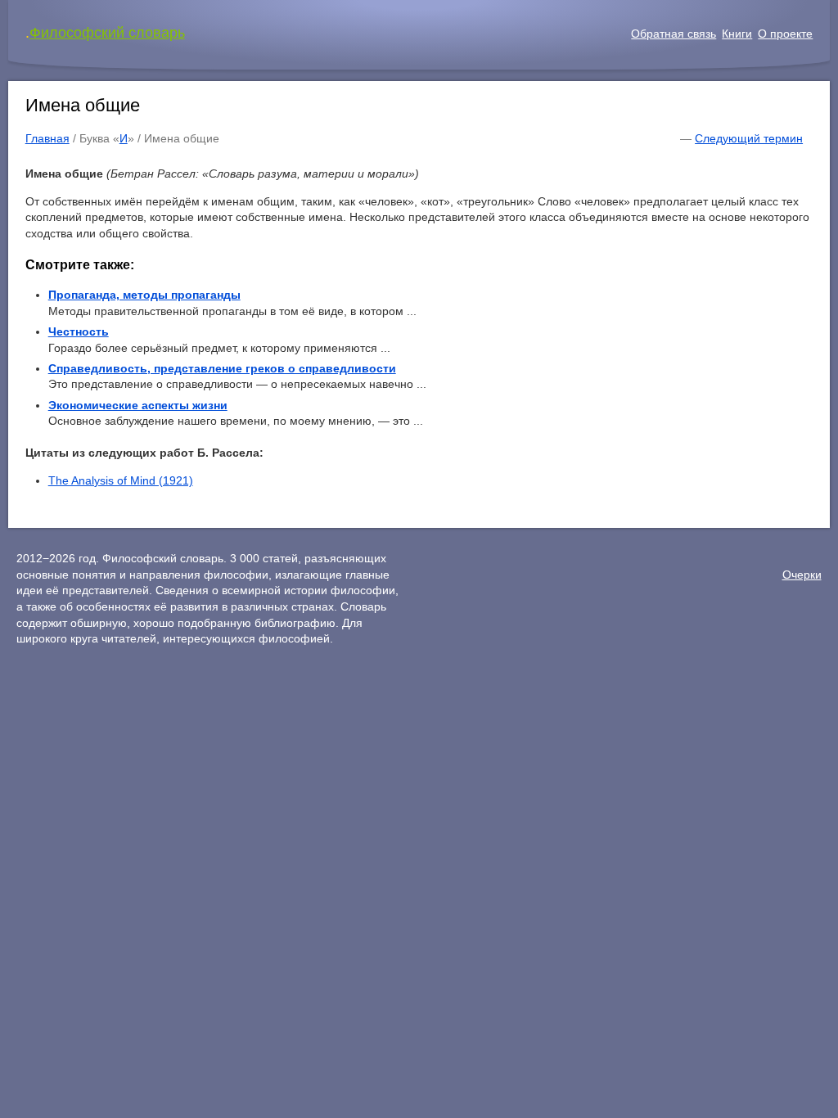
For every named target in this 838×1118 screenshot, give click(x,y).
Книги (737, 33)
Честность (78, 331)
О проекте (785, 33)
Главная (47, 138)
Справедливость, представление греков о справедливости (222, 368)
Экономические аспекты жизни (138, 405)
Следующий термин (749, 138)
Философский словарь (107, 33)
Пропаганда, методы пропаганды (144, 294)
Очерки (802, 574)
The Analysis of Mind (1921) (120, 480)
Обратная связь (673, 33)
